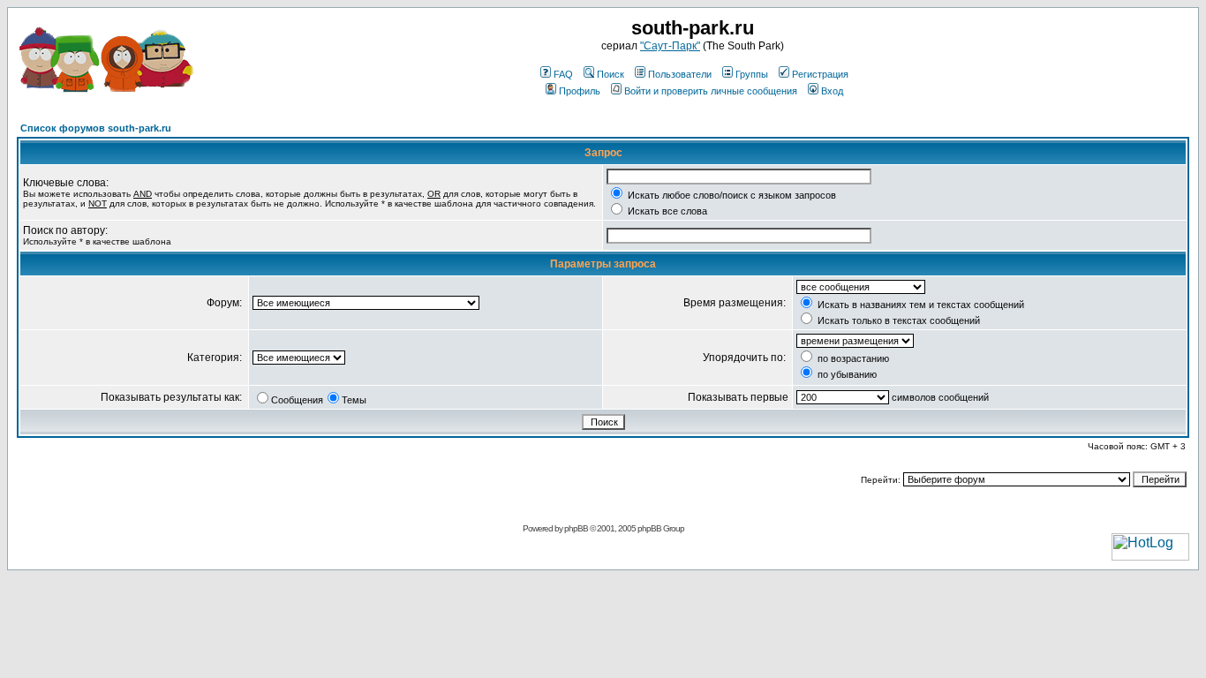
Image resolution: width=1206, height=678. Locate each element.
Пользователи (680, 74)
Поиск (610, 74)
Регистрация (820, 74)
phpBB (576, 528)
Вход (832, 91)
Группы (751, 74)
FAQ (563, 74)
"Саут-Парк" (670, 46)
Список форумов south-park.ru (95, 128)
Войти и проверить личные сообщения (710, 91)
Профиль (579, 91)
